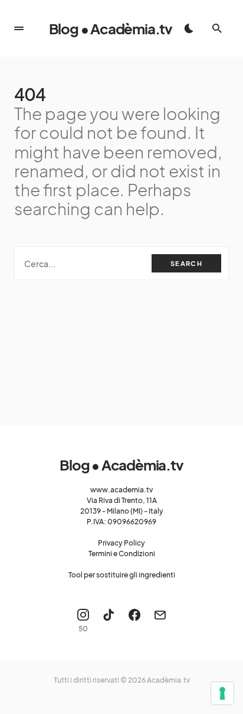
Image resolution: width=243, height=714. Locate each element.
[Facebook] (134, 620)
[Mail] (160, 620)
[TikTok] (108, 620)
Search (186, 263)
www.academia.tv (121, 489)
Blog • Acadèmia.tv (110, 28)
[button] (19, 28)
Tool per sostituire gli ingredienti (121, 574)
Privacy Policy (121, 542)
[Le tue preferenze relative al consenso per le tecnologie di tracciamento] (222, 693)
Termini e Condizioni (121, 553)
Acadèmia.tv (168, 680)
